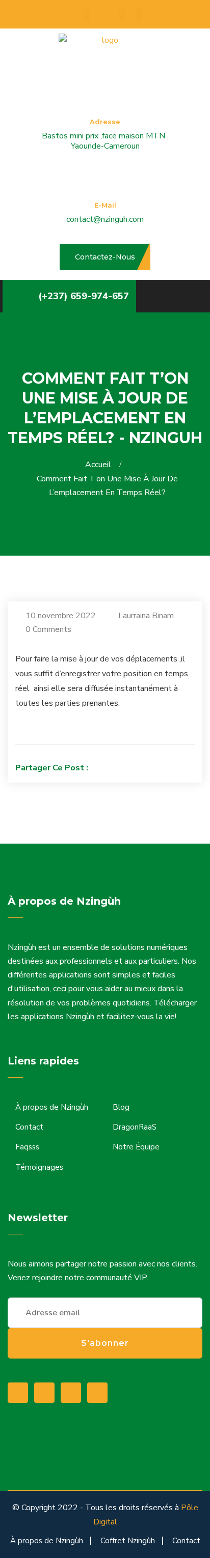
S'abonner (105, 1343)
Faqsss (27, 1147)
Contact (29, 1127)
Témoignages (39, 1167)
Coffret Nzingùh (127, 1541)
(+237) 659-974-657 (83, 296)
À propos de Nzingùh (51, 1107)
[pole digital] (106, 55)
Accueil (100, 464)
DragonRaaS (134, 1127)
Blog (121, 1107)
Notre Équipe (136, 1147)
